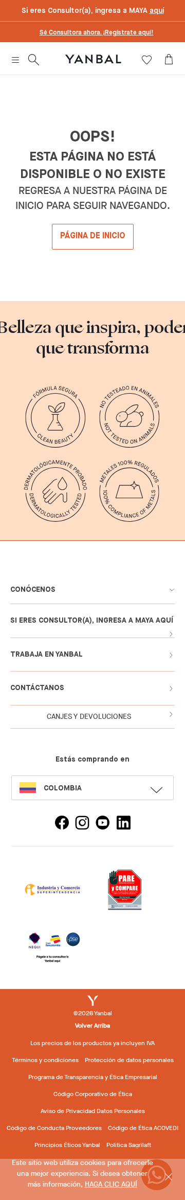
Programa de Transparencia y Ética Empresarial (92, 1077)
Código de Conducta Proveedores (54, 1128)
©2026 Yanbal (92, 1013)
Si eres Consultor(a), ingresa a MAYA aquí (91, 620)
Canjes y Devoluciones (89, 716)
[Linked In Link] (123, 824)
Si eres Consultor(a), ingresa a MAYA (93, 10)
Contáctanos (37, 688)
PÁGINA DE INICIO (92, 236)
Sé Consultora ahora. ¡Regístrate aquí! (97, 33)
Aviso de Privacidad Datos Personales (93, 1111)
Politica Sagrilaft (128, 1145)
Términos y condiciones (45, 1060)
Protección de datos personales (129, 1060)
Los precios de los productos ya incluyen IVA (92, 1043)
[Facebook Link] (61, 824)
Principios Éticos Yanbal (67, 1145)
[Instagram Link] (82, 824)
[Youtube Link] (103, 824)
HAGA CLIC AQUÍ (111, 1184)
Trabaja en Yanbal (46, 654)
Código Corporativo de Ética (92, 1094)
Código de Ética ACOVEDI (143, 1128)
